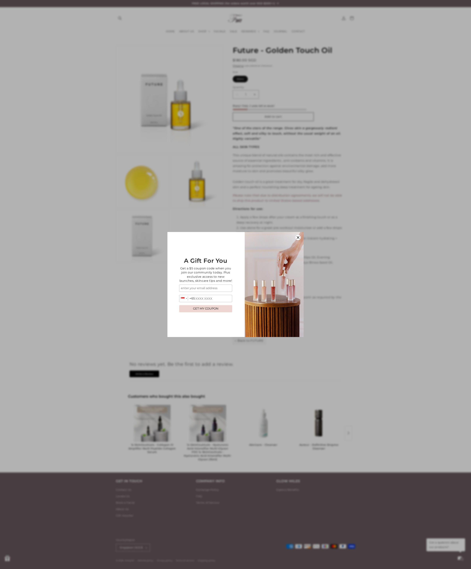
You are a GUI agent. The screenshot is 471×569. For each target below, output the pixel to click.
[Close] (298, 237)
